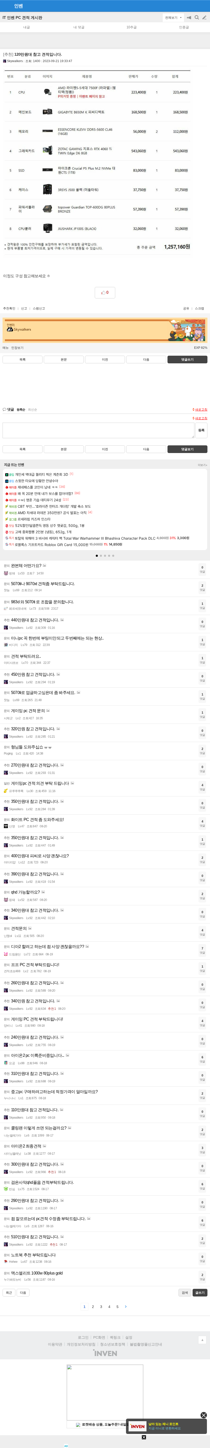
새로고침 (201, 409)
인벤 (18, 5)
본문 (64, 359)
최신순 (32, 409)
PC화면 (99, 1337)
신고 (24, 308)
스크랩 (199, 308)
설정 (128, 1337)
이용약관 (55, 1344)
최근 (9, 1292)
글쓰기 (204, 17)
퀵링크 (115, 1337)
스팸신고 (39, 308)
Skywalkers (15, 61)
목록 (22, 359)
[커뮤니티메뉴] (5, 5)
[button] (97, 556)
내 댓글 (79, 27)
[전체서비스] (204, 5)
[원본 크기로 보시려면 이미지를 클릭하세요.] (98, 164)
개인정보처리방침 (81, 1344)
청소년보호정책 (112, 1344)
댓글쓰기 (187, 359)
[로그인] (195, 5)
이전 (105, 359)
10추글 (132, 27)
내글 (26, 27)
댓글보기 (187, 449)
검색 (185, 1292)
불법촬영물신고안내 (146, 1344)
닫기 (204, 1415)
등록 (201, 430)
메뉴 (6, 348)
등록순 (21, 409)
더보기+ (202, 465)
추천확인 (9, 308)
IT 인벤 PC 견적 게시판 (22, 17)
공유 (186, 308)
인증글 (184, 27)
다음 (146, 359)
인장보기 (17, 348)
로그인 (83, 1337)
